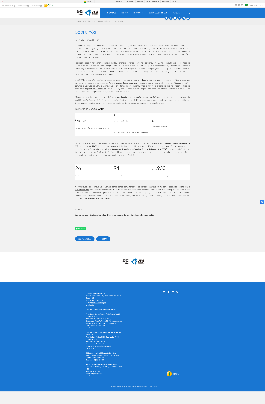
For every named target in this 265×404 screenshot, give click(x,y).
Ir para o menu (22, 6)
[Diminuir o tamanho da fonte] (239, 5)
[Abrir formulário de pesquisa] (188, 13)
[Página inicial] (79, 14)
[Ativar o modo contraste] (242, 5)
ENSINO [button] (124, 13)
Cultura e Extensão (158, 13)
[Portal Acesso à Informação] (173, 376)
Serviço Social (156, 80)
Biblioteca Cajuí (82, 190)
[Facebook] (171, 18)
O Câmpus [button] (111, 13)
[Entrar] (1, 2)
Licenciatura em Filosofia (137, 80)
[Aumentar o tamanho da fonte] (236, 5)
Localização (90, 305)
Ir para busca (35, 6)
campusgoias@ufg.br (98, 303)
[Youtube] (175, 18)
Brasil (89, 2)
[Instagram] (179, 18)
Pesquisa (176, 13)
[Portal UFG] (91, 15)
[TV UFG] (188, 18)
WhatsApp (81, 229)
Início (79, 21)
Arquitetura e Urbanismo (95, 89)
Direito (100, 74)
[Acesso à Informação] (49, 5)
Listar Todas (85, 239)
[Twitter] (166, 18)
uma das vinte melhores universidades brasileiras (137, 97)
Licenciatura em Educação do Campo (164, 83)
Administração (115, 83)
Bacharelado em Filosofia (133, 83)
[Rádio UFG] (184, 18)
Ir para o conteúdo (8, 6)
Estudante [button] (138, 13)
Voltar (103, 239)
